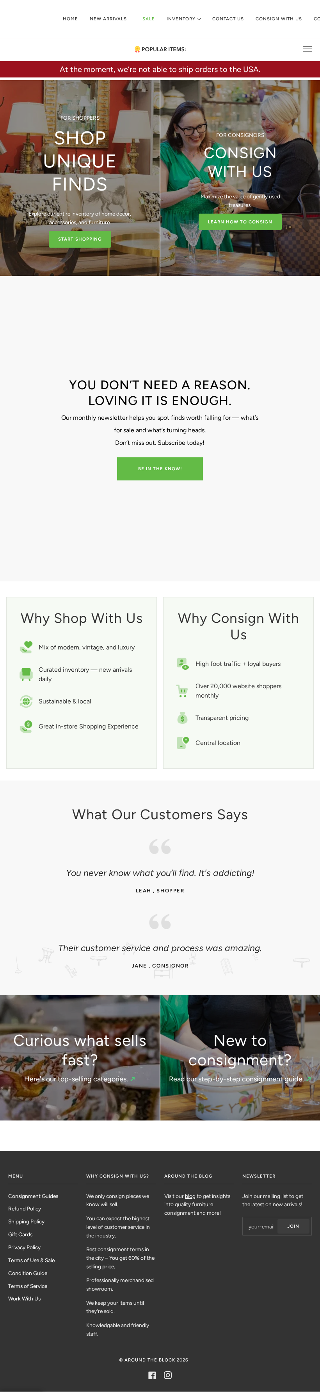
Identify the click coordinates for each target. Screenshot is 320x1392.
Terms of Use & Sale (31, 1260)
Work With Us (24, 1298)
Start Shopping (80, 239)
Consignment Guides (33, 1196)
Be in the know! (160, 468)
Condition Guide (27, 1273)
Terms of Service (27, 1286)
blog (190, 1196)
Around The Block (149, 1360)
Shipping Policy (26, 1221)
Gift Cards (20, 1234)
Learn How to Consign (240, 222)
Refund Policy (24, 1208)
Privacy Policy (24, 1247)
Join (293, 1226)
